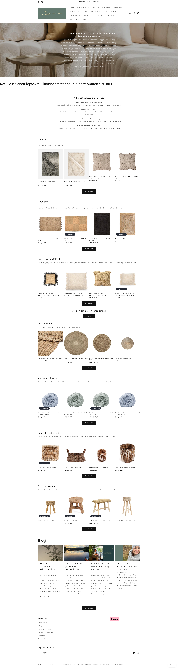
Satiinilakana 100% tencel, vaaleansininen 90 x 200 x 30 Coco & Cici (127, 413)
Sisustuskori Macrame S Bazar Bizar (99, 467)
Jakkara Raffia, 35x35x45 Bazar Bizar (48, 520)
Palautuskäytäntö (66, 664)
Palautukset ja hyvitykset (45, 632)
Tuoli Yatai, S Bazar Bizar (70, 520)
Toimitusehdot (42, 622)
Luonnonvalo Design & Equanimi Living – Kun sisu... (101, 566)
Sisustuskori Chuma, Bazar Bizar (47, 467)
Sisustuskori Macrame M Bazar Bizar (125, 467)
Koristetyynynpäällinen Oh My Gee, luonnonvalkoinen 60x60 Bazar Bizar (74, 294)
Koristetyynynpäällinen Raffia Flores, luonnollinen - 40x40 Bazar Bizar (99, 294)
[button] (130, 13)
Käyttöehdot (88, 664)
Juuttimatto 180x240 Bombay (123, 239)
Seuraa (89, 316)
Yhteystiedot (106, 664)
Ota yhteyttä (41, 639)
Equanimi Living (46, 664)
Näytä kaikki (89, 191)
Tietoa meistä (42, 635)
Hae (39, 642)
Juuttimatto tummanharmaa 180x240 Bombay (99, 239)
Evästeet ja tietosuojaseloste (46, 629)
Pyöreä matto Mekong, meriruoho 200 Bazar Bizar (76, 359)
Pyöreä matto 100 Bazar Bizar (123, 358)
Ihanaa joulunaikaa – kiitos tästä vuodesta (127, 565)
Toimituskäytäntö (97, 664)
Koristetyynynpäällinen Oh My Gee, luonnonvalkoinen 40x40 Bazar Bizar (125, 294)
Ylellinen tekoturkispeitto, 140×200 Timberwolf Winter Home (47, 182)
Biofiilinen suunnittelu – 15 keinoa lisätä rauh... (49, 566)
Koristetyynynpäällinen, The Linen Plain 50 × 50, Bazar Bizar (127, 177)
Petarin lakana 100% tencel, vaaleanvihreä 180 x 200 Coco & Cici (75, 413)
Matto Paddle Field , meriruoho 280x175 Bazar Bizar (76, 239)
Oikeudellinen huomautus (117, 664)
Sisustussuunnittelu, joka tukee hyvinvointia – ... (76, 566)
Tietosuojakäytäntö (78, 664)
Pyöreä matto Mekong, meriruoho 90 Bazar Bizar (101, 359)
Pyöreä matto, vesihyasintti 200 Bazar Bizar (50, 358)
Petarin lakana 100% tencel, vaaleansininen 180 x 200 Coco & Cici (50, 413)
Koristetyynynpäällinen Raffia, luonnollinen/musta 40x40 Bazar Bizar (48, 294)
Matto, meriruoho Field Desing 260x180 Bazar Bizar (50, 239)
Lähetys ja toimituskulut (45, 626)
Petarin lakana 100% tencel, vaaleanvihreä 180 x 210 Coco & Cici (101, 413)
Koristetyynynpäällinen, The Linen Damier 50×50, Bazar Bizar (100, 177)
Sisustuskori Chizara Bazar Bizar (72, 467)
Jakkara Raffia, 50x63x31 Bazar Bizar (99, 520)
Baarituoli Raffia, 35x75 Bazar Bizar (125, 520)
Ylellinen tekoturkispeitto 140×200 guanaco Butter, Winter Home (75, 182)
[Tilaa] (69, 653)
